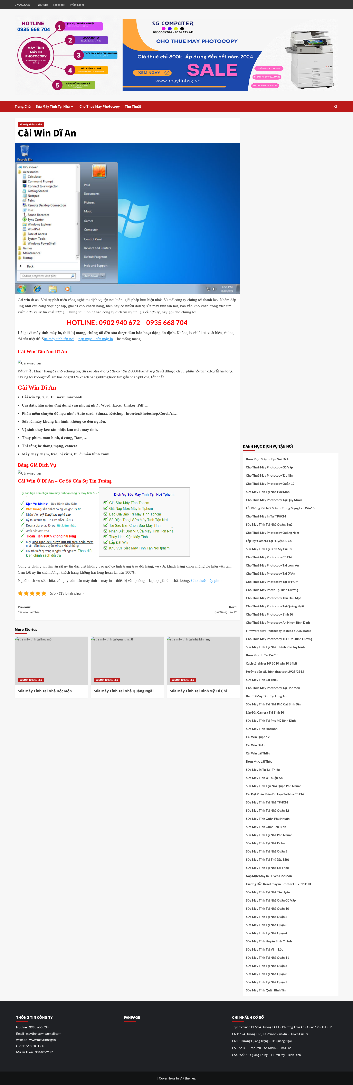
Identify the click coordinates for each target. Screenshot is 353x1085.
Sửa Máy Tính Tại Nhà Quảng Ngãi (269, 524)
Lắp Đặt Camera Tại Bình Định (266, 712)
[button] (335, 106)
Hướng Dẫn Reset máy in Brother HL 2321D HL (279, 884)
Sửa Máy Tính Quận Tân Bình (266, 827)
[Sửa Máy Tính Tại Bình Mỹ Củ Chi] (203, 661)
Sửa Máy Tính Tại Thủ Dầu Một (267, 859)
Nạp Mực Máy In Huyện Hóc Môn (269, 876)
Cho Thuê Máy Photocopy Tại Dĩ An (270, 573)
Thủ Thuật (133, 106)
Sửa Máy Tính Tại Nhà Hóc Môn (268, 492)
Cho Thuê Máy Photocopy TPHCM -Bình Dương (279, 639)
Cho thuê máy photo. (208, 580)
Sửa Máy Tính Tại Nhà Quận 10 (267, 908)
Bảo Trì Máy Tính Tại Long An (266, 696)
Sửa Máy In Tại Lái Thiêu (263, 769)
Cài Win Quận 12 (258, 737)
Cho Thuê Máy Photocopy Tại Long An (272, 565)
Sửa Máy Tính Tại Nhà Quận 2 (266, 917)
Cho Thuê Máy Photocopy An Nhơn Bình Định (278, 622)
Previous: (29, 610)
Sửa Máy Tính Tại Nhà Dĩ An (265, 843)
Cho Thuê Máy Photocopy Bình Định (271, 614)
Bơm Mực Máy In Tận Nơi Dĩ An (268, 459)
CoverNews (167, 1078)
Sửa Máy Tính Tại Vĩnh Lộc (264, 949)
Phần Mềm (77, 4)
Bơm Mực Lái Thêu (259, 761)
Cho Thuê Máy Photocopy (99, 106)
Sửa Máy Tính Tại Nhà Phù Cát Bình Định (274, 704)
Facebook (59, 4)
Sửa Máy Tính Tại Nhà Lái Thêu (267, 867)
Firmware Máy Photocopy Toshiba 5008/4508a (278, 630)
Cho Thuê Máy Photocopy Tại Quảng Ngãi (275, 606)
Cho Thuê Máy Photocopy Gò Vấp (269, 467)
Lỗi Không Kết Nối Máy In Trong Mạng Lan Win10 (280, 508)
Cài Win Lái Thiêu (258, 753)
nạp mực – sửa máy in (95, 339)
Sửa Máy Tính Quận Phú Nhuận (268, 818)
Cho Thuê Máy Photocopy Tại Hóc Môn (273, 688)
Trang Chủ (23, 106)
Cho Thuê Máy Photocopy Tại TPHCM (272, 581)
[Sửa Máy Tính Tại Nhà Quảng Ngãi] (127, 661)
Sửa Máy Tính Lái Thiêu (262, 680)
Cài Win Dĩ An (255, 745)
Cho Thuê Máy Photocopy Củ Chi (269, 557)
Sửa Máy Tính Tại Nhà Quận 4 (266, 933)
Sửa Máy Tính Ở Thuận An (264, 778)
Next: (225, 610)
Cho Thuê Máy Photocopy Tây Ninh (270, 475)
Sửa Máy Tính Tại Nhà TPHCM (267, 802)
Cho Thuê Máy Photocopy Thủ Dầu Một (273, 598)
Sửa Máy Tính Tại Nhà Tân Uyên (268, 892)
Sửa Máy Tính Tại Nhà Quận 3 (266, 925)
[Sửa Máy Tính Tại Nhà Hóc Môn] (51, 661)
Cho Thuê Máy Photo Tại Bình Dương (272, 590)
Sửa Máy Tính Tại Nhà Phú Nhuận (269, 835)
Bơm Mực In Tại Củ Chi (262, 655)
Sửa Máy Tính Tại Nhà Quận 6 (266, 966)
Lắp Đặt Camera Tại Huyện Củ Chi (269, 541)
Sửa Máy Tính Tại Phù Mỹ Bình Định (271, 720)
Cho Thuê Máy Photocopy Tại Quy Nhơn (274, 500)
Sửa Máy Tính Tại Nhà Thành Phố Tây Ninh (275, 647)
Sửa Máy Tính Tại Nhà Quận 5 (266, 851)
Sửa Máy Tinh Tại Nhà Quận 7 (266, 982)
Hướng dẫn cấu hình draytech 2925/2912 (275, 671)
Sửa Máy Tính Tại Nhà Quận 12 (267, 810)
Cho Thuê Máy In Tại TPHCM (266, 516)
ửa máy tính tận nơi (59, 339)
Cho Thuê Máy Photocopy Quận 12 (270, 483)
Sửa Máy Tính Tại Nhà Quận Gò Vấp (271, 900)
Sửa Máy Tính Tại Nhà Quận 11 (267, 957)
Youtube (43, 4)
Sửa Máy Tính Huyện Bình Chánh (269, 941)
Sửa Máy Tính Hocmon (262, 729)
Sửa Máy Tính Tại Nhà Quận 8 (266, 974)
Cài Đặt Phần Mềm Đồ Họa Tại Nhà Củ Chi (275, 794)
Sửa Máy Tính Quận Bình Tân (266, 990)
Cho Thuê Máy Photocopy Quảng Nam (272, 532)
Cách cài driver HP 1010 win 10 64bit (271, 663)
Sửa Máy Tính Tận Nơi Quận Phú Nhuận (274, 786)
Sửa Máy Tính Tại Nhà (53, 106)
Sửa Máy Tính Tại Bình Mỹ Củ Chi (269, 549)
